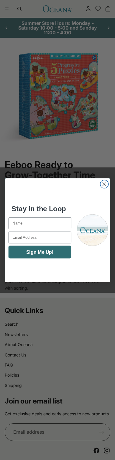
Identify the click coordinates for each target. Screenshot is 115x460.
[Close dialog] (104, 184)
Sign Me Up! (39, 252)
